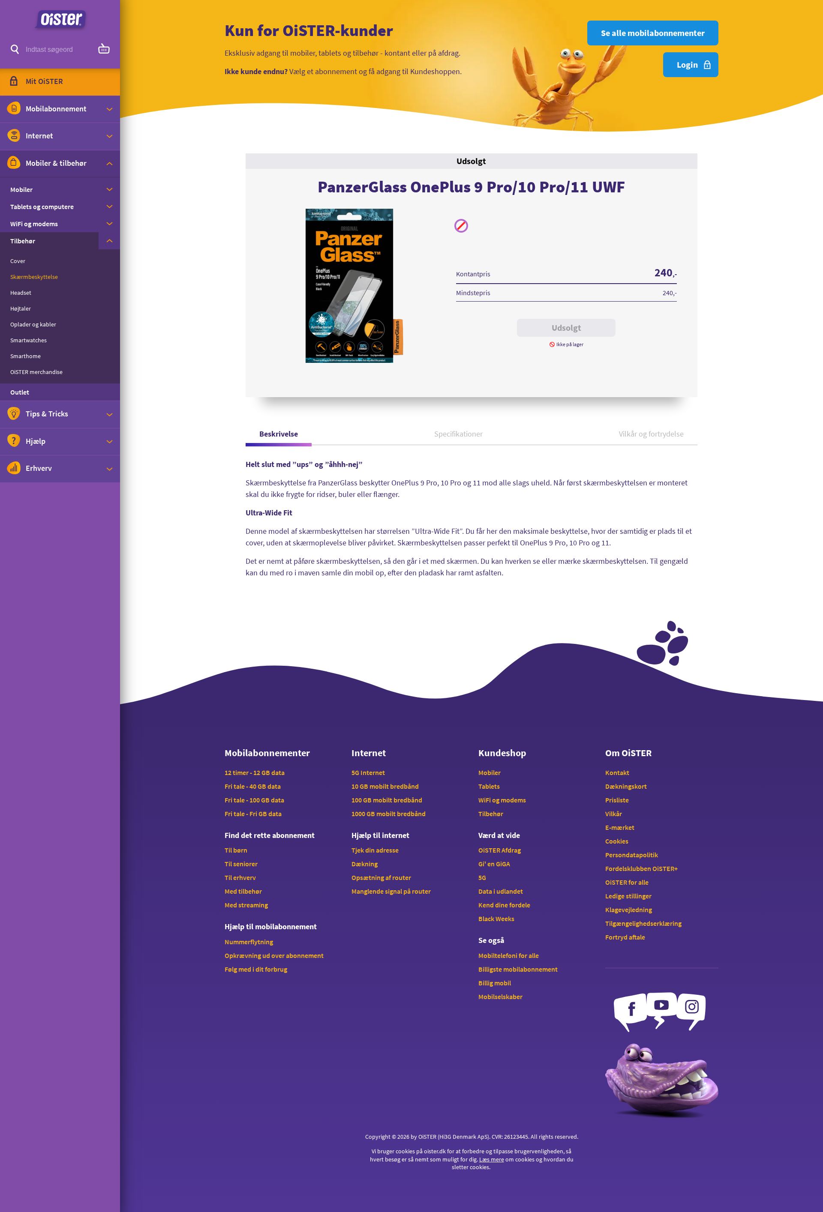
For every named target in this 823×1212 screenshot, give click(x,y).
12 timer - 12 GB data (255, 772)
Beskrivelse (278, 434)
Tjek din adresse (375, 850)
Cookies (616, 841)
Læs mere (491, 1159)
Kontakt (617, 772)
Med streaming (246, 905)
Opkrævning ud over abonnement (274, 955)
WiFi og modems (502, 800)
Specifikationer (458, 434)
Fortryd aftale (625, 937)
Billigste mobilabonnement (518, 969)
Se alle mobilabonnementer (653, 32)
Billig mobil (494, 983)
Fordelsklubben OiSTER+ (641, 868)
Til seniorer (241, 863)
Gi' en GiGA (494, 863)
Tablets (489, 786)
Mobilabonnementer (267, 752)
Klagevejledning (628, 909)
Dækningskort (626, 786)
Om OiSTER (628, 752)
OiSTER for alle (627, 882)
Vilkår (613, 813)
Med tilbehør (243, 891)
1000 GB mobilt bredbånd (388, 813)
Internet (368, 752)
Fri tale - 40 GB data (253, 786)
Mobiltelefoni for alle (508, 955)
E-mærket (619, 827)
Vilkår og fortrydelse (651, 434)
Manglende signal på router (391, 891)
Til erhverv (240, 877)
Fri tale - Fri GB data (253, 813)
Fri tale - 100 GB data (254, 800)
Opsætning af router (381, 877)
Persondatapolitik (631, 854)
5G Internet (368, 772)
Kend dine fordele (504, 905)
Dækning (364, 863)
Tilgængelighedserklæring (643, 923)
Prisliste (617, 800)
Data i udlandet (500, 891)
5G (482, 877)
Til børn (236, 850)
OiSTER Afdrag (499, 850)
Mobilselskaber (500, 996)
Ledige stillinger (628, 896)
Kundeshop (502, 752)
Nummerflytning (249, 941)
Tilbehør (490, 813)
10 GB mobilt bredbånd (385, 786)
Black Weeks (496, 918)
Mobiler (489, 772)
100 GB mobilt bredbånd (386, 800)
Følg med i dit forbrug (256, 969)
